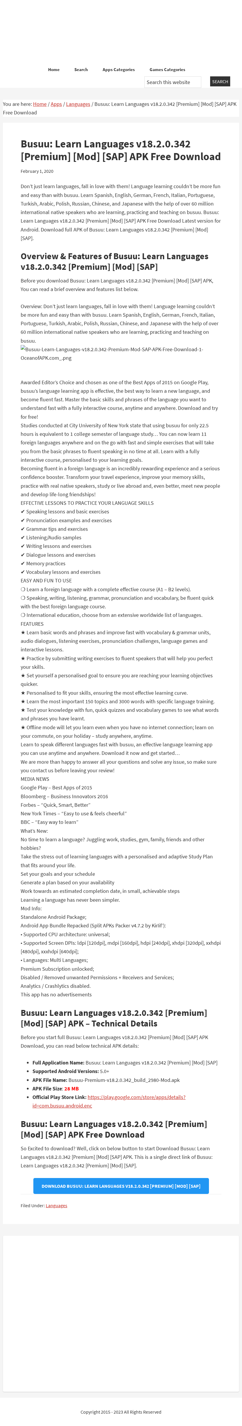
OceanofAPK (121, 32)
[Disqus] (121, 1312)
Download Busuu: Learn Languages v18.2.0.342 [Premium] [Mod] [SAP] (121, 1186)
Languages (56, 1205)
